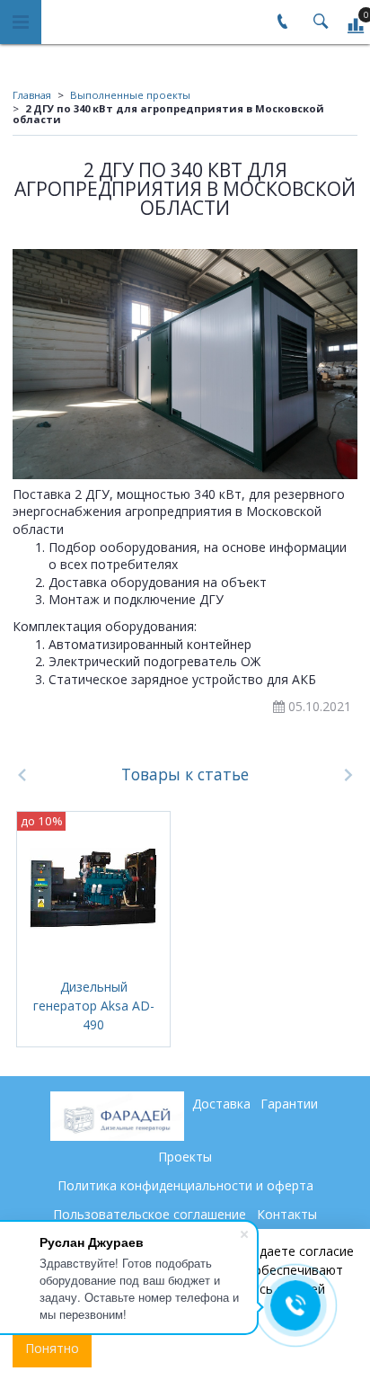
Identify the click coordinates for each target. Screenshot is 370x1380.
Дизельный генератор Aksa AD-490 (93, 1005)
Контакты (287, 1214)
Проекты (185, 1156)
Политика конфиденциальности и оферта (185, 1185)
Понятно (52, 1348)
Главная (32, 95)
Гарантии (289, 1103)
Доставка (221, 1103)
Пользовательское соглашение (149, 1214)
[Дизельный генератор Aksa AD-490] (93, 888)
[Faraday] (117, 1116)
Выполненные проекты (130, 95)
